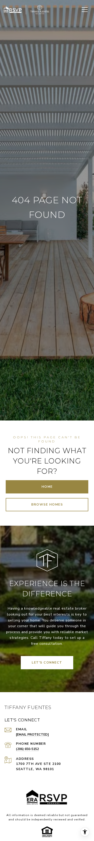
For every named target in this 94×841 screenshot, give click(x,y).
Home (47, 487)
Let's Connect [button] (47, 662)
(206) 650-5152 (27, 749)
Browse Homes (47, 504)
